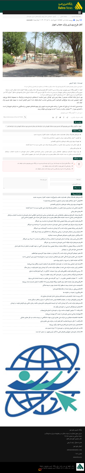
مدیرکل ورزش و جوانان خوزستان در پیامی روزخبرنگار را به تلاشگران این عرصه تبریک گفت (56, 232)
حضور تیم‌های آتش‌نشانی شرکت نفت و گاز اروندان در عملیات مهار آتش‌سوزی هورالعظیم (56, 253)
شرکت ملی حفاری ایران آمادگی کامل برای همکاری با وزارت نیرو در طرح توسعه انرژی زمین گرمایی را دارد (51, 257)
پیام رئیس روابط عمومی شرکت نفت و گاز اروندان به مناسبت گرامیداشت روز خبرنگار (57, 228)
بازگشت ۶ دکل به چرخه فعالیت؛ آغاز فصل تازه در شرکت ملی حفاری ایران (60, 321)
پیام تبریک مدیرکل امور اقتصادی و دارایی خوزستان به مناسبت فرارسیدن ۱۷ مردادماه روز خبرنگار (54, 224)
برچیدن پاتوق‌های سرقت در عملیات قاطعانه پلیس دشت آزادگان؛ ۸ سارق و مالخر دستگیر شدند (54, 300)
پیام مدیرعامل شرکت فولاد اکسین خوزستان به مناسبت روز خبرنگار (62, 242)
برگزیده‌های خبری (36, 16)
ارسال (77, 20)
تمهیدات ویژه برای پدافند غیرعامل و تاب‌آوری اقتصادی (65, 141)
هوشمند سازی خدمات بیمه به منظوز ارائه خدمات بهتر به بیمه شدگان (62, 285)
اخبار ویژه (44, 16)
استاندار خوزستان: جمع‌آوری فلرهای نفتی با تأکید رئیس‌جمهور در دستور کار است (58, 332)
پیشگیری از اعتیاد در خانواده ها (72, 292)
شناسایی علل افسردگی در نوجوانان (71, 249)
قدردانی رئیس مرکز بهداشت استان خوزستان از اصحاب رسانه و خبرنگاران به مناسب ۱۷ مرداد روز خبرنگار (52, 239)
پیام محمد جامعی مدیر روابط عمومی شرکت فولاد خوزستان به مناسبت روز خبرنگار (58, 221)
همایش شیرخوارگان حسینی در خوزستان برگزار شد (67, 307)
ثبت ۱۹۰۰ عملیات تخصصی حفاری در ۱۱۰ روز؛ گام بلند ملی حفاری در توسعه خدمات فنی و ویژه (54, 278)
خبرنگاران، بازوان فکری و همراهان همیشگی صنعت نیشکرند (64, 235)
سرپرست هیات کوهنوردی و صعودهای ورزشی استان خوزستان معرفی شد (61, 296)
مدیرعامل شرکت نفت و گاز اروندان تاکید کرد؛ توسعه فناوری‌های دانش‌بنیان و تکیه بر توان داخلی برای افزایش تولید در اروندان (46, 303)
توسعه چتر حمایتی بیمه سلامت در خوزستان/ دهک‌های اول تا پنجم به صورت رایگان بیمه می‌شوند (54, 264)
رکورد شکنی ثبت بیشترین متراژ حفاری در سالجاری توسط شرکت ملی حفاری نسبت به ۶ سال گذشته (53, 145)
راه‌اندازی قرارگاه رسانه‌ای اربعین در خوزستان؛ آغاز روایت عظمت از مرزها (61, 274)
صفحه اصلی (63, 16)
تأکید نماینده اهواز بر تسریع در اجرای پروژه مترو (67, 260)
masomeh (29, 20)
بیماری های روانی (75, 148)
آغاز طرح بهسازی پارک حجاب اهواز (67, 25)
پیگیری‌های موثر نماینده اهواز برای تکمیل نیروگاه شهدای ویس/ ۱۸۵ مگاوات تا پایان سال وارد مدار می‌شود (51, 282)
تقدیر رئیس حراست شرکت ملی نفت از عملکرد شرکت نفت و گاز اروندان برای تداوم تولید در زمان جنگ (52, 267)
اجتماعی (50, 16)
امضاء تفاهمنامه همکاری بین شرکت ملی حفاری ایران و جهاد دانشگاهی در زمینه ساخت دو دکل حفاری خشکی (50, 317)
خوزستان (29, 16)
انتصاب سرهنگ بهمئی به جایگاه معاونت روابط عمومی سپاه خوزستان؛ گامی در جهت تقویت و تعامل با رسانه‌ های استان (48, 246)
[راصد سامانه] (40, 469)
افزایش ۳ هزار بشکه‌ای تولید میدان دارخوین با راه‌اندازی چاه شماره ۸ (61, 138)
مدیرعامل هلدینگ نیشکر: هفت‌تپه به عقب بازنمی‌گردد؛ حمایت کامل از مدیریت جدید (57, 134)
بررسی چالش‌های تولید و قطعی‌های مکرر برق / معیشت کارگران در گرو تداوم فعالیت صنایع (55, 271)
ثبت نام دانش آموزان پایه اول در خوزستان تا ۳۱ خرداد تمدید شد (63, 328)
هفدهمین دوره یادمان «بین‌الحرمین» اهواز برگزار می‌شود (65, 325)
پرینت (71, 20)
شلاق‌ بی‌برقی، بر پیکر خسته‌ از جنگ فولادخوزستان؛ (67, 289)
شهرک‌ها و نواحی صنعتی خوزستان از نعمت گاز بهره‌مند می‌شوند (63, 314)
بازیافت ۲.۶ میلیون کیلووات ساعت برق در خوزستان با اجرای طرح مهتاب (60, 310)
